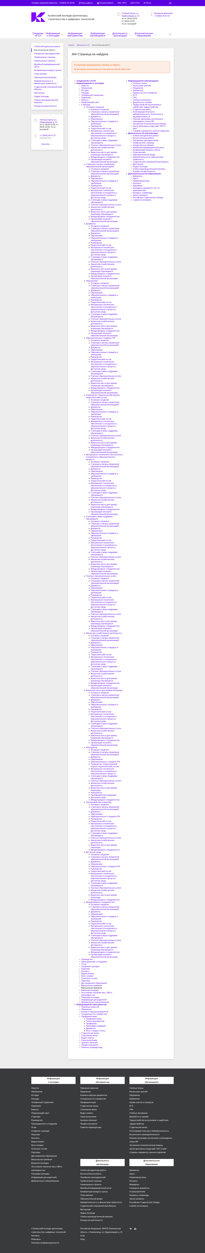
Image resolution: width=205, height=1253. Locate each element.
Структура (85, 105)
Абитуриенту (91, 747)
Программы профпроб (96, 1026)
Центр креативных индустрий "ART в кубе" (148, 1149)
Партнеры (85, 981)
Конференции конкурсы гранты (48, 70)
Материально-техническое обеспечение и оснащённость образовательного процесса (104, 457)
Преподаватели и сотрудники (94, 962)
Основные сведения (95, 107)
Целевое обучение (89, 1043)
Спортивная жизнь (89, 1035)
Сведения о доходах (90, 966)
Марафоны (138, 186)
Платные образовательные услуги (106, 145)
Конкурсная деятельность (45, 106)
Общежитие (86, 1009)
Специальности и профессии (94, 1014)
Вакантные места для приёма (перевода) (104, 690)
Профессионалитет (89, 1045)
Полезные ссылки (89, 978)
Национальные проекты (44, 61)
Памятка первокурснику (91, 1047)
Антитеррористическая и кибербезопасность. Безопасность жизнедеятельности (148, 114)
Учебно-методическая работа (47, 46)
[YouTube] (136, 1228)
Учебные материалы (142, 100)
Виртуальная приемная (91, 985)
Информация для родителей (93, 1000)
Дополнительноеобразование (144, 34)
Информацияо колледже (53, 34)
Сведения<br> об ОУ (86, 81)
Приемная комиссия (90, 1007)
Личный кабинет (106, 3)
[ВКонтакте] (131, 1228)
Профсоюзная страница (44, 57)
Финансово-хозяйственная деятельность (104, 633)
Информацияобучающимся (97, 34)
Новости (85, 86)
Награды (85, 93)
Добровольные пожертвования (95, 1002)
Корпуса (85, 100)
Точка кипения (40, 74)
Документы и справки (142, 102)
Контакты (46, 144)
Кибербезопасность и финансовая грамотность (45, 82)
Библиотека (138, 90)
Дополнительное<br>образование (144, 174)
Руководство (96, 126)
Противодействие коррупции (103, 795)
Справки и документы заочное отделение (151, 131)
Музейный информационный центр (47, 65)
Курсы (135, 178)
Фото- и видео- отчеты (95, 1031)
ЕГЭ (135, 95)
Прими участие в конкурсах (145, 93)
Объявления (86, 88)
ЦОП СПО (134, 3)
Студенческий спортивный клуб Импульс (48, 88)
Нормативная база (141, 181)
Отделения (86, 98)
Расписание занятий (142, 86)
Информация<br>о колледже (90, 83)
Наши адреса (87, 3)
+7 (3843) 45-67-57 (162, 16)
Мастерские (39, 93)
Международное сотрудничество (105, 157)
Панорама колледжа (90, 997)
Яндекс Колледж (41, 96)
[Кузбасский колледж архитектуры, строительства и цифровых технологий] (39, 17)
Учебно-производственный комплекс (46, 101)
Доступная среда (98, 797)
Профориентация (89, 1016)
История (85, 90)
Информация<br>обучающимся (143, 81)
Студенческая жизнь (90, 1033)
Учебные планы (140, 83)
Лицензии (85, 969)
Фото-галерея (87, 976)
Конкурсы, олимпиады (142, 193)
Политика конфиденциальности (45, 1243)
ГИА (135, 98)
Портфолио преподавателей (46, 54)
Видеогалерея (87, 974)
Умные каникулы (140, 195)
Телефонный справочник (92, 95)
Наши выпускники (89, 1040)
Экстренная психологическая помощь (149, 124)
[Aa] (170, 3)
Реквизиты (36, 1239)
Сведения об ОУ (38, 34)
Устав (83, 964)
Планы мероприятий (95, 1021)
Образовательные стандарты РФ (100, 338)
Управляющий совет (90, 102)
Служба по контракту (142, 200)
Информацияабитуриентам (75, 34)
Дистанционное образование (94, 983)
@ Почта (147, 3)
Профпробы (91, 1024)
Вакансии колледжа (90, 990)
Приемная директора (163, 13)
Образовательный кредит (45, 77)
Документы (96, 117)
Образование (97, 119)
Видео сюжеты (87, 1038)
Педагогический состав (101, 128)
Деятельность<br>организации (143, 133)
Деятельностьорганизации (120, 34)
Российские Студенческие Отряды (148, 198)
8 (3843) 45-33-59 (67, 3)
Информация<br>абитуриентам (92, 1005)
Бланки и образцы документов (94, 1012)
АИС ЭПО (121, 3)
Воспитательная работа (44, 50)
